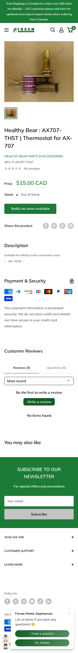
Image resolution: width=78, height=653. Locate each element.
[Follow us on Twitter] (16, 601)
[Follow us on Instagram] (24, 601)
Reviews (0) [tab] (21, 368)
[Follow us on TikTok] (40, 601)
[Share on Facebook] (46, 226)
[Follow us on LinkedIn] (49, 601)
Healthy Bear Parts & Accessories (33, 156)
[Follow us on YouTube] (32, 601)
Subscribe (39, 514)
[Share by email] (71, 226)
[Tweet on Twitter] (62, 226)
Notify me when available (30, 209)
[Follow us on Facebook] (7, 601)
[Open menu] (6, 30)
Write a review (39, 402)
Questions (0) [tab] (56, 368)
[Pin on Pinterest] (54, 226)
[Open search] (52, 30)
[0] (70, 30)
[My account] (61, 30)
